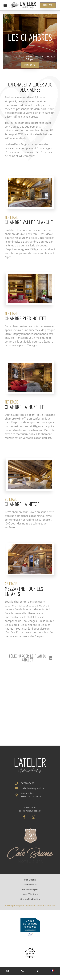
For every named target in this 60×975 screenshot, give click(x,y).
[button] (5, 5)
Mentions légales (30, 889)
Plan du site (30, 879)
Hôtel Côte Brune (30, 894)
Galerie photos (30, 884)
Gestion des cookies (30, 899)
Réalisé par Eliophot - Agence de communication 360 (30, 905)
